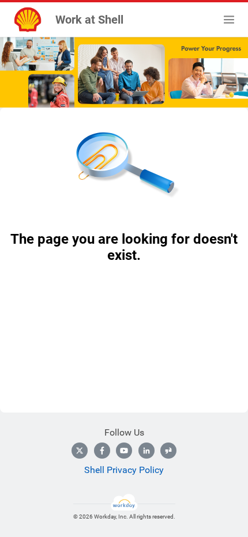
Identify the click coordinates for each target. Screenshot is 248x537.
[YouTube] (124, 451)
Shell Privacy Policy (124, 469)
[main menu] (229, 19)
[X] (80, 451)
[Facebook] (102, 451)
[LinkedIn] (146, 451)
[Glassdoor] (168, 451)
